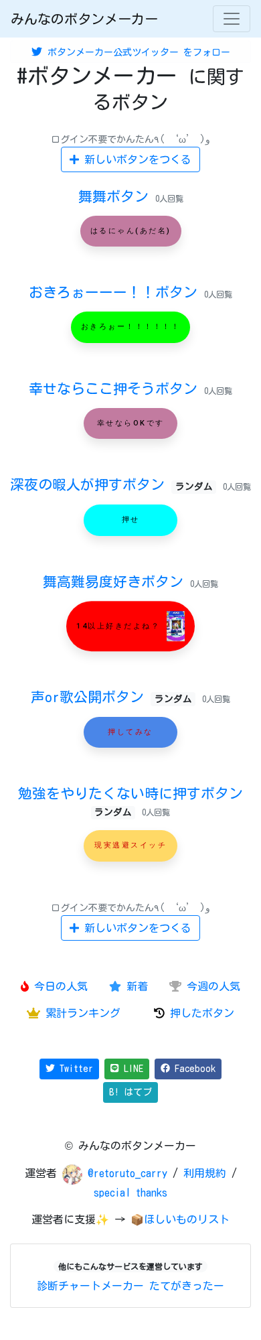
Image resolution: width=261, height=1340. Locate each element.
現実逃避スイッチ (130, 846)
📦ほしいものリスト (180, 1219)
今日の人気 (58, 986)
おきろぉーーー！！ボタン (116, 292)
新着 (134, 986)
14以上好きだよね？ (120, 626)
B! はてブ (130, 1092)
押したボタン (199, 1013)
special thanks (130, 1192)
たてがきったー (186, 1285)
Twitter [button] (74, 1068)
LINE (131, 1068)
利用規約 (204, 1173)
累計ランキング (80, 1013)
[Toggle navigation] (231, 18)
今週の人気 (210, 986)
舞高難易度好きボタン (116, 581)
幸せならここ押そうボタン (116, 388)
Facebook (192, 1068)
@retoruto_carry (130, 1173)
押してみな (130, 732)
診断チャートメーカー (90, 1285)
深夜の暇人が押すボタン (111, 484)
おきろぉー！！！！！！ (131, 327)
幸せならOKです (131, 423)
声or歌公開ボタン (111, 697)
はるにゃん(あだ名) (130, 230)
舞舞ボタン (116, 196)
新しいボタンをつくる (135, 159)
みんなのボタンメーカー (84, 18)
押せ (131, 520)
